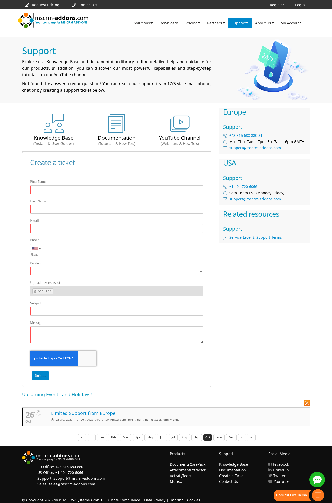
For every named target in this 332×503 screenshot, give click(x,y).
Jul (173, 437)
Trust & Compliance (123, 500)
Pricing (191, 22)
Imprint (176, 500)
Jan (102, 437)
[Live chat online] (317, 479)
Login (300, 4)
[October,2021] (82, 437)
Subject (35, 303)
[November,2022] (242, 437)
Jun (162, 437)
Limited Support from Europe (83, 413)
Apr (137, 437)
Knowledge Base (233, 464)
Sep (196, 437)
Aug (184, 437)
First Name (38, 182)
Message (36, 323)
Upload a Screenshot (45, 283)
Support (239, 22)
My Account (291, 22)
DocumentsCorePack (187, 464)
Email (34, 221)
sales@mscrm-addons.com (72, 483)
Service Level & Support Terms (255, 237)
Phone (34, 240)
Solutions (142, 22)
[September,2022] (92, 437)
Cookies (193, 500)
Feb (113, 437)
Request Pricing (45, 4)
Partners (214, 22)
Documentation (232, 469)
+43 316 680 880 (69, 466)
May (150, 437)
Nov (219, 437)
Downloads (169, 22)
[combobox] (36, 249)
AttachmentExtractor (188, 469)
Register (277, 4)
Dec (231, 437)
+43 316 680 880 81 (245, 135)
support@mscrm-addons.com (255, 147)
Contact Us (88, 4)
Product (36, 263)
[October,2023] (251, 437)
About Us (263, 22)
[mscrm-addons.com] (53, 22)
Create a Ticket (232, 475)
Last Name (38, 201)
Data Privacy (154, 500)
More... (176, 481)
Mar (125, 437)
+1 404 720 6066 (243, 186)
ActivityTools (180, 475)
